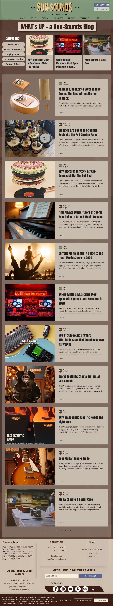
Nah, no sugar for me (83, 600)
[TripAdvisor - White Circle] (85, 589)
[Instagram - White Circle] (63, 589)
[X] (92, 589)
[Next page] (70, 531)
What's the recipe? (43, 603)
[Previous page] (43, 531)
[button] (101, 18)
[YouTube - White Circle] (70, 589)
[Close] (110, 600)
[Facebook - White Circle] (55, 589)
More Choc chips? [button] (66, 600)
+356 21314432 (60, 550)
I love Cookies (101, 600)
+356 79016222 (60, 547)
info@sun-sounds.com (56, 559)
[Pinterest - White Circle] (78, 589)
